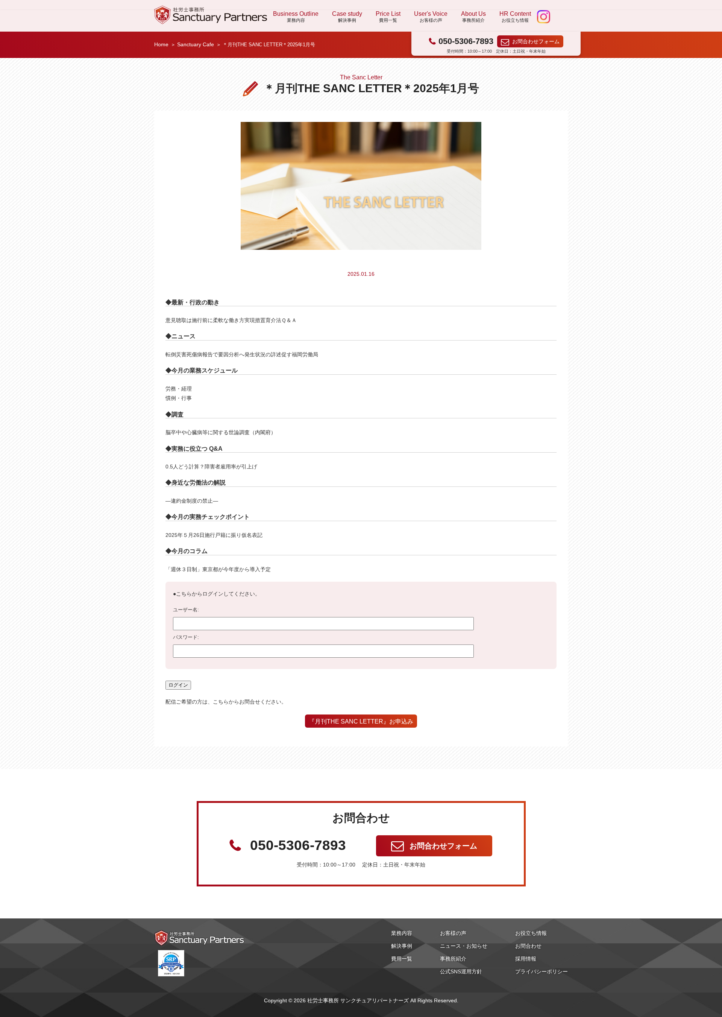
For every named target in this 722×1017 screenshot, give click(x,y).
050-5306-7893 (465, 41)
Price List (388, 16)
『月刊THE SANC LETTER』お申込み (361, 721)
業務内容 (401, 933)
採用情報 (525, 959)
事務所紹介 (453, 959)
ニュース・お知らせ (463, 946)
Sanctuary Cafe (195, 44)
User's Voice (430, 16)
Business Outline (296, 16)
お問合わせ (528, 946)
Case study (347, 16)
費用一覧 (401, 959)
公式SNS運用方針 (461, 971)
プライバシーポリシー (541, 971)
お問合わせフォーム (536, 41)
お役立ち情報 (531, 933)
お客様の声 (453, 933)
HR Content (515, 16)
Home (161, 44)
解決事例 (401, 946)
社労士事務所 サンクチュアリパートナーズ (210, 15)
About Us (473, 16)
